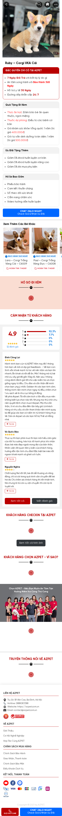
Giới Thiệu (8, 731)
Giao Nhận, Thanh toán (15, 758)
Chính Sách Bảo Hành (14, 753)
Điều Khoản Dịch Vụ (13, 769)
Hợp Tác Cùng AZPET (13, 741)
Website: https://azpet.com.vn (23, 707)
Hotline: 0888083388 (17, 703)
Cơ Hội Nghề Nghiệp (13, 736)
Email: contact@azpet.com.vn (22, 710)
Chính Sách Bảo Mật (13, 764)
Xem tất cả (17, 501)
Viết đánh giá (44, 501)
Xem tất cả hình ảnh (31, 543)
